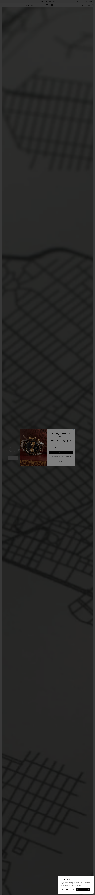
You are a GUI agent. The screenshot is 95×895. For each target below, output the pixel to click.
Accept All (79, 889)
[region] (76, 885)
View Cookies (65, 889)
